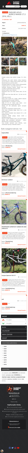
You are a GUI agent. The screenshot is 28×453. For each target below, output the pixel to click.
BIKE (8, 377)
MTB (23, 379)
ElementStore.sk (14, 393)
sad (3, 299)
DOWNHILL (17, 375)
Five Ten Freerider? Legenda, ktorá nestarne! (15, 416)
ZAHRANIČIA (5, 373)
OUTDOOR (8, 375)
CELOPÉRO (14, 379)
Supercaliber (5, 133)
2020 (5, 355)
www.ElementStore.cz (14, 424)
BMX (19, 373)
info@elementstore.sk (15, 396)
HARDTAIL (9, 379)
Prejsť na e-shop (14, 401)
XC (21, 375)
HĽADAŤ (18, 6)
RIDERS (3, 375)
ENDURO (15, 373)
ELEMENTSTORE (20, 377)
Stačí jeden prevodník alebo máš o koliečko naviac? (15, 409)
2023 (5, 348)
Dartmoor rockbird (7, 180)
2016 (5, 364)
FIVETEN (13, 377)
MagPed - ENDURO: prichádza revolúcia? (15, 414)
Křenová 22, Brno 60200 (14, 427)
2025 (5, 346)
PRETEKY (4, 377)
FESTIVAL (4, 380)
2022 (5, 351)
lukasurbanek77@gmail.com (10, 35)
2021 (5, 353)
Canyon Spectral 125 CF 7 (9, 275)
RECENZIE (23, 373)
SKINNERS (4, 379)
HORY (12, 375)
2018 (5, 360)
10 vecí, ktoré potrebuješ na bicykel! (15, 407)
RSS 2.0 (14, 399)
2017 (5, 362)
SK (23, 6)
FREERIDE (19, 379)
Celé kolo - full (7, 19)
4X (2, 373)
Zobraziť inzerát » (22, 149)
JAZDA (10, 373)
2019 (5, 357)
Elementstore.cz (14, 421)
